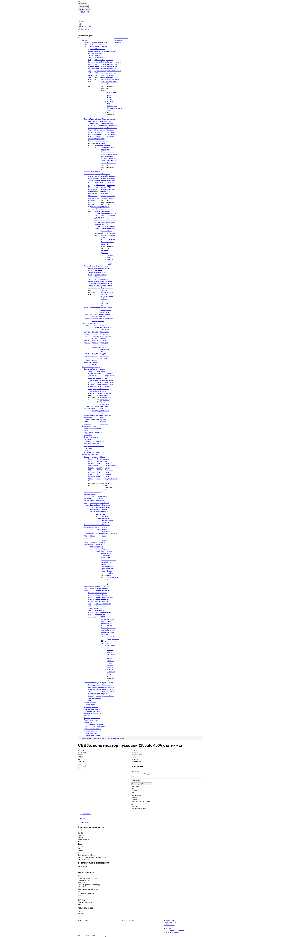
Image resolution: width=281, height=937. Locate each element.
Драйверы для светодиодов (94, 441)
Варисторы (88, 314)
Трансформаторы (113, 125)
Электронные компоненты (91, 172)
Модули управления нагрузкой (104, 356)
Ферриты (110, 257)
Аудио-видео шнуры (107, 461)
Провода (95, 457)
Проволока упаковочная (92, 729)
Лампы (94, 369)
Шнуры (102, 457)
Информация (83, 920)
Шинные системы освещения (104, 422)
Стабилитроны (112, 106)
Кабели (86, 457)
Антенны (87, 266)
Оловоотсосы (111, 628)
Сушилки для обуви (91, 707)
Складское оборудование (91, 709)
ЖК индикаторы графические (109, 373)
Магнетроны (111, 161)
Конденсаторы (107, 60)
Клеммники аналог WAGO (111, 191)
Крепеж (105, 549)
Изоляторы (106, 505)
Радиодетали (87, 738)
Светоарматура (97, 415)
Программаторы (108, 683)
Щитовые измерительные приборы (108, 209)
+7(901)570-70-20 (170, 923)
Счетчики (93, 266)
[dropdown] (79, 1)
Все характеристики (138, 808)
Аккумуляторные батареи (93, 433)
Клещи (109, 674)
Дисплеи (103, 369)
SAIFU (133, 757)
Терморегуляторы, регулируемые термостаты (107, 310)
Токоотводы (100, 542)
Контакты (117, 42)
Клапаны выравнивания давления (107, 520)
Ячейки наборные (90, 733)
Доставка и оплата (121, 38)
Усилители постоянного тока (94, 452)
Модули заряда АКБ (87, 334)
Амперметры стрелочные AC (111, 215)
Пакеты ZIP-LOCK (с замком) (94, 726)
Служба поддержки (127, 920)
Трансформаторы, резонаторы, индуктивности (109, 121)
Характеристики (85, 814)
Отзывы (83, 818)
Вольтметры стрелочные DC (111, 235)
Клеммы (99, 174)
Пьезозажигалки (89, 704)
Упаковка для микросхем (93, 731)
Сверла (99, 689)
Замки (98, 505)
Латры (86, 450)
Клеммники (106, 174)
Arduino (86, 325)
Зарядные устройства (92, 443)
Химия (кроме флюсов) (99, 588)
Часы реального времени (96, 362)
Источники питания (89, 426)
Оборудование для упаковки (94, 724)
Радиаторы (100, 533)
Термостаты (96, 307)
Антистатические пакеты (93, 711)
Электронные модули (90, 323)
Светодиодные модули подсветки (89, 422)
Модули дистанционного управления (106, 327)
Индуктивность (112, 128)
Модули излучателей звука (104, 349)
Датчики (93, 207)
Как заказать (118, 40)
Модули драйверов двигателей (104, 343)
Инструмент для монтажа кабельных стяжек (111, 658)
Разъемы (87, 174)
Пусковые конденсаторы (115, 738)
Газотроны (110, 152)
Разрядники (88, 318)
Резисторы (100, 60)
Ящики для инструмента (93, 735)
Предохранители (102, 277)
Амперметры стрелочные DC (111, 222)
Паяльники (110, 630)
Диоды (104, 90)
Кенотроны (111, 158)
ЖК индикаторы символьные (109, 380)
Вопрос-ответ (84, 822)
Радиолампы (111, 163)
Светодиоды (88, 369)
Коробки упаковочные (92, 718)
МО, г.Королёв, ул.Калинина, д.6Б (176, 930)
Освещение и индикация (91, 367)
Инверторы (88, 448)
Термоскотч (106, 604)
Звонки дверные (90, 702)
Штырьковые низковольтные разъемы (93, 198)
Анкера (109, 551)
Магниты (110, 255)
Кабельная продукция (90, 454)
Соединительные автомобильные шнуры (111, 481)
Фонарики (95, 419)
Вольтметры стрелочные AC (111, 229)
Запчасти (85, 40)
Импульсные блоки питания (94, 446)
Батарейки (88, 435)
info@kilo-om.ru (83, 29)
